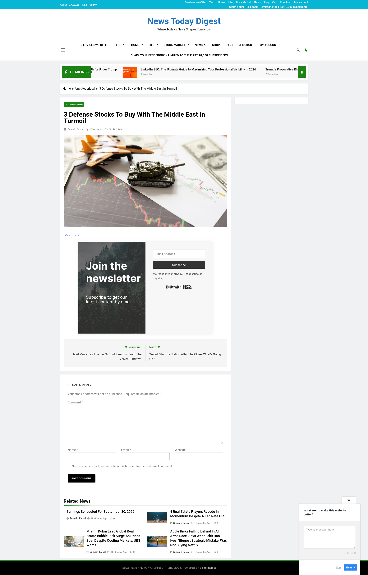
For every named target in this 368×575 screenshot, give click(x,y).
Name (73, 450)
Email (126, 450)
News (257, 2)
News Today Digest (184, 21)
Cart (274, 2)
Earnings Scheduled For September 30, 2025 (100, 512)
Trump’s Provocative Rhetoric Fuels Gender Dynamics (277, 69)
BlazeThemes (208, 567)
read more (72, 234)
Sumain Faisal (75, 129)
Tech (212, 2)
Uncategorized (74, 104)
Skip (338, 567)
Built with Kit (179, 287)
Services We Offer (196, 2)
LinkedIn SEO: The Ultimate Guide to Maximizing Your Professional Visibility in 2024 (173, 69)
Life (230, 2)
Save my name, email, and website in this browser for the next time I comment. (122, 466)
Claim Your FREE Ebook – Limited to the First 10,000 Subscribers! (268, 6)
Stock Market (243, 2)
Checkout (286, 2)
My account (301, 2)
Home (221, 2)
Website (180, 450)
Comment (75, 402)
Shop (266, 2)
